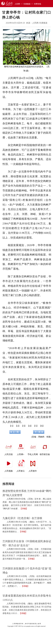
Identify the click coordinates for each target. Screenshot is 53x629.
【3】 (23, 426)
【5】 (35, 426)
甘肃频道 (26, 4)
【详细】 (24, 509)
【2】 (17, 426)
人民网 (17, 4)
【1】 (11, 426)
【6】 (41, 426)
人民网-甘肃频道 (39, 23)
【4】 (29, 426)
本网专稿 (37, 4)
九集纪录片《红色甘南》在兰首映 (22, 518)
